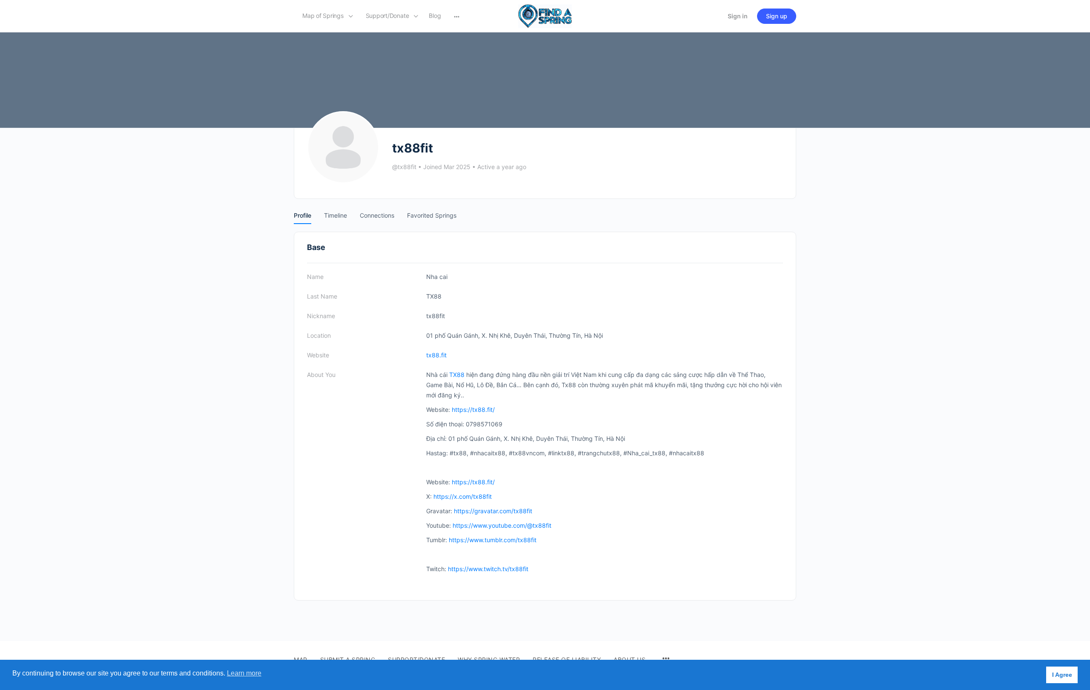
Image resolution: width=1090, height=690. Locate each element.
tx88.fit (436, 355)
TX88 (457, 374)
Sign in (738, 16)
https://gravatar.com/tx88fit (493, 511)
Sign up (776, 16)
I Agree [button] (1062, 674)
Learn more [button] (244, 673)
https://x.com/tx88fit (462, 496)
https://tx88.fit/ (473, 409)
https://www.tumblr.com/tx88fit (492, 539)
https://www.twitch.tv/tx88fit (488, 568)
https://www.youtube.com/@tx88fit (502, 525)
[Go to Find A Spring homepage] (545, 15)
